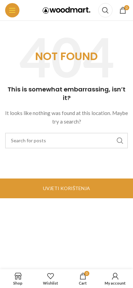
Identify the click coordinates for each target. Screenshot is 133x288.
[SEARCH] (120, 140)
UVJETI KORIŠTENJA (66, 188)
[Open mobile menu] (12, 10)
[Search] (105, 10)
